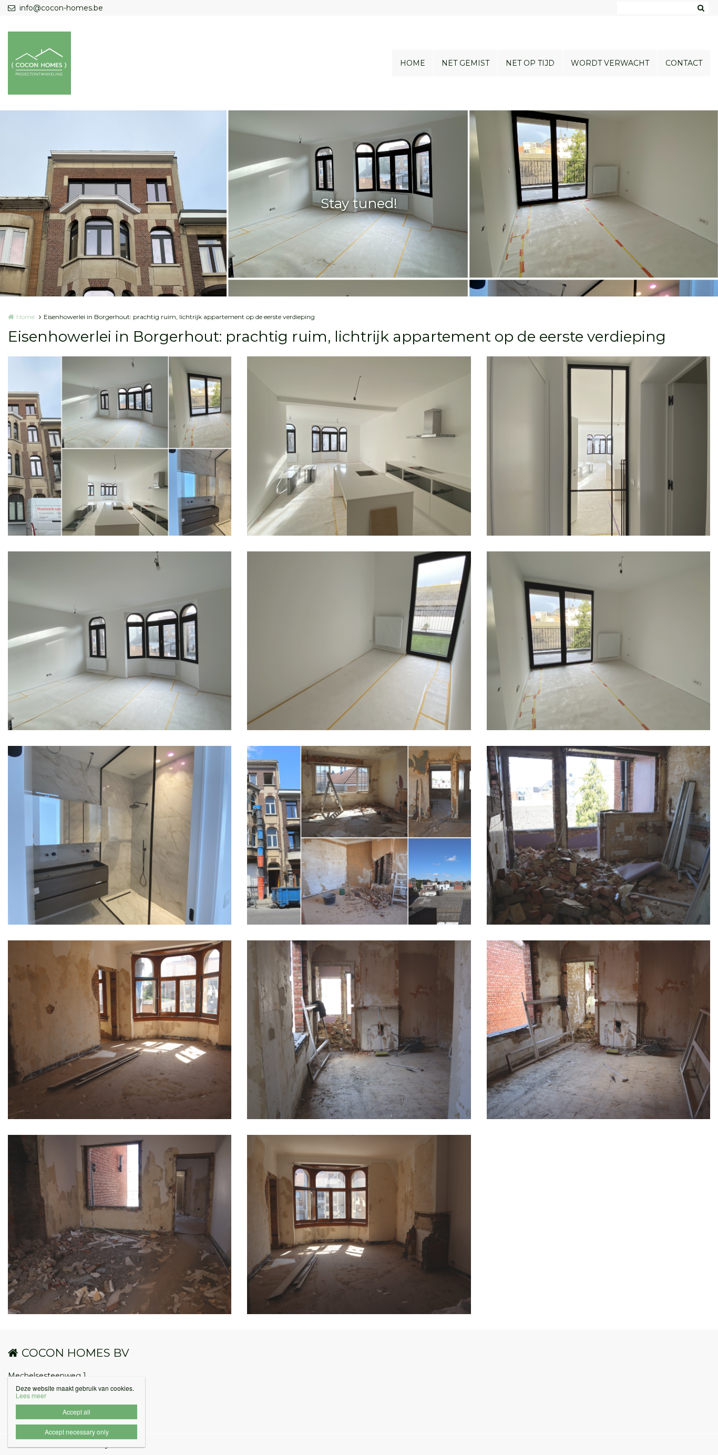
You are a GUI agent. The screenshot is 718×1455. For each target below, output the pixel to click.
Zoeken (701, 8)
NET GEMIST (465, 63)
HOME (412, 63)
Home (25, 317)
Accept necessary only (77, 1431)
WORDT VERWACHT (610, 63)
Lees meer (31, 1395)
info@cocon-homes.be (61, 8)
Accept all (76, 1411)
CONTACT (683, 63)
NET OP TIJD (530, 63)
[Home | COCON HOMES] (55, 63)
